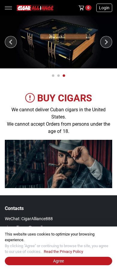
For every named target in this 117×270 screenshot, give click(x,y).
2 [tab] (58, 75)
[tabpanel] (58, 42)
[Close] (112, 231)
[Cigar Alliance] (33, 8)
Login (104, 7)
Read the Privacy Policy (63, 251)
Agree (58, 261)
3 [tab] (64, 75)
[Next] (106, 42)
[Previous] (11, 42)
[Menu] (8, 8)
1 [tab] (53, 75)
